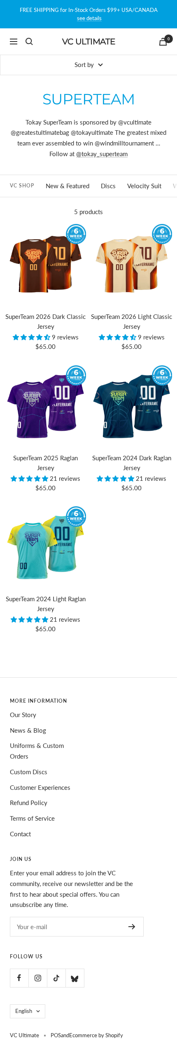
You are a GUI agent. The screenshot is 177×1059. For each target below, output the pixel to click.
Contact (20, 834)
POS (56, 1035)
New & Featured (67, 185)
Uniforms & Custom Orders (37, 751)
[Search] (29, 41)
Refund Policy (28, 802)
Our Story (23, 714)
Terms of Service (32, 818)
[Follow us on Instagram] (37, 978)
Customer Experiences (40, 787)
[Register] (131, 927)
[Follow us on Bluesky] (74, 978)
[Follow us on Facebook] (19, 978)
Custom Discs (28, 771)
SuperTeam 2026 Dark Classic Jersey (45, 321)
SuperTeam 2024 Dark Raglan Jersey (131, 462)
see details (89, 18)
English (23, 1011)
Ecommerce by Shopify (96, 1035)
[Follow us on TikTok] (56, 978)
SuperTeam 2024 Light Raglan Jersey (46, 603)
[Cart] (163, 42)
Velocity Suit (144, 185)
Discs (108, 185)
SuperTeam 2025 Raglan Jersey (45, 462)
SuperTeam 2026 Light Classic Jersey (131, 321)
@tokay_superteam (102, 153)
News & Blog (28, 730)
